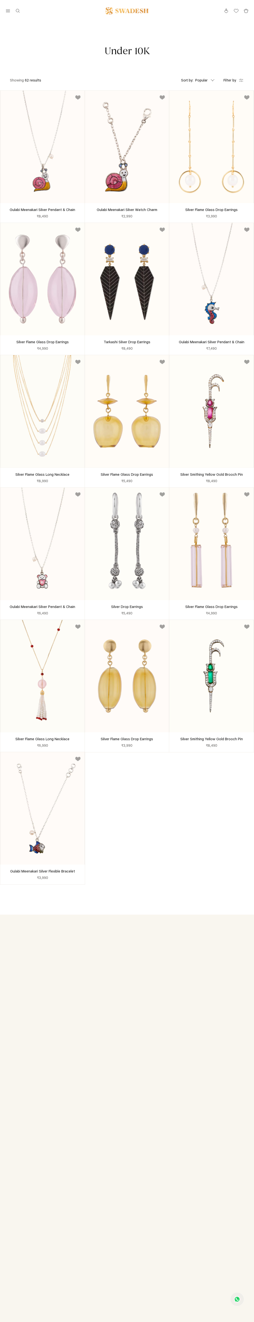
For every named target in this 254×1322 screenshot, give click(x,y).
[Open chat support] (237, 1299)
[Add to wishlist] (78, 98)
